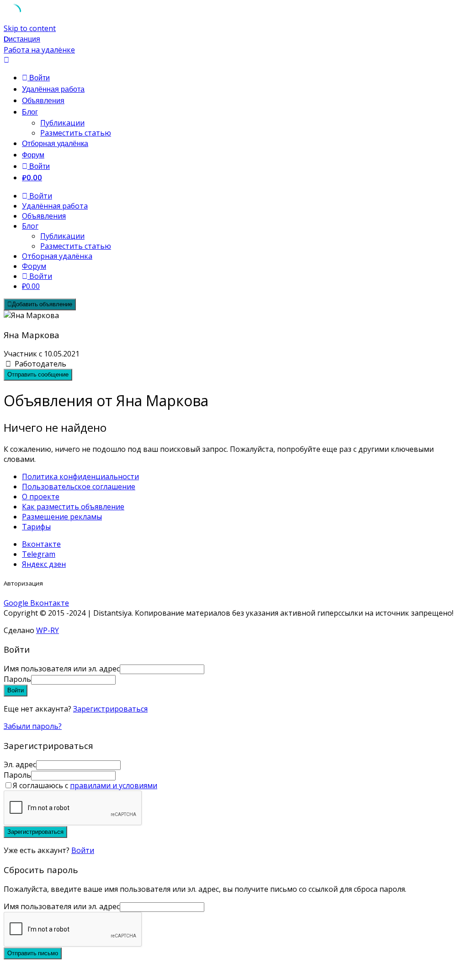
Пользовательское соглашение (78, 487)
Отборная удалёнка (55, 143)
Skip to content (30, 28)
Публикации (62, 123)
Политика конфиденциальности (80, 476)
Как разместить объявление (73, 507)
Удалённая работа (53, 89)
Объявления (43, 100)
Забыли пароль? (33, 726)
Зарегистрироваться (110, 709)
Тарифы (36, 527)
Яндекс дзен (44, 564)
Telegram (38, 554)
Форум (33, 155)
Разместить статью (75, 133)
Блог (30, 112)
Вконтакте (41, 544)
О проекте (40, 497)
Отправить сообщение (38, 374)
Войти (82, 850)
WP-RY (47, 630)
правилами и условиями (113, 785)
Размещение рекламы (62, 517)
